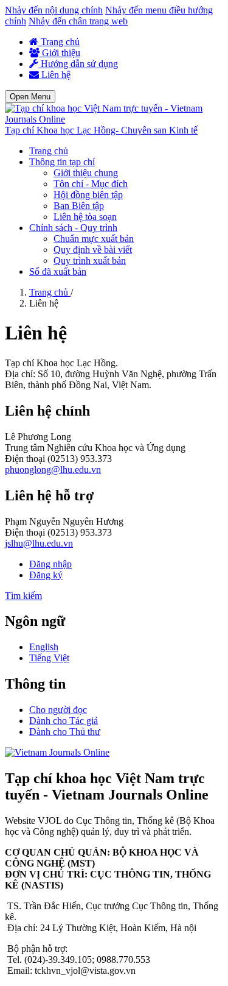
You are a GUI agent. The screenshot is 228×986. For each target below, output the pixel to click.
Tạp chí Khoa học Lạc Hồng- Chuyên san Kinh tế (101, 130)
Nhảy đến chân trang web (78, 21)
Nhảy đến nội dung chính (54, 10)
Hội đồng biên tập (88, 195)
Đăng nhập (50, 564)
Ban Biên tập (79, 205)
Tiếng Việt (49, 658)
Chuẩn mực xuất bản (94, 238)
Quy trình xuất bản (90, 260)
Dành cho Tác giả (63, 720)
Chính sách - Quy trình (73, 227)
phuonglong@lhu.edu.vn (53, 469)
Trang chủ (59, 42)
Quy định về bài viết (93, 249)
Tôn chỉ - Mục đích (91, 184)
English (43, 647)
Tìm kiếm (23, 596)
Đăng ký (46, 575)
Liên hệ (55, 74)
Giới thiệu (60, 53)
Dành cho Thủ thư (64, 731)
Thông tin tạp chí (62, 162)
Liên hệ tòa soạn (85, 216)
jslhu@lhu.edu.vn (39, 543)
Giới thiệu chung (86, 173)
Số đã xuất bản (57, 271)
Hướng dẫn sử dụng (78, 64)
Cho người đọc (58, 709)
